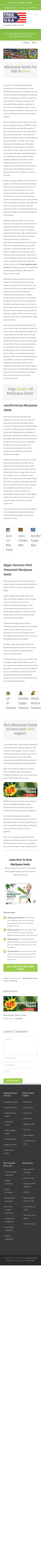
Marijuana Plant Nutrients (30, 1185)
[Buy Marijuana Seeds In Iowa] (20, 49)
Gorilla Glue (28, 1107)
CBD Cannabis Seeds (10, 1132)
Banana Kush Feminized (10, 1199)
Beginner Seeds (11, 1144)
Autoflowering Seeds (10, 1114)
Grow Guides (31, 1260)
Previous (26, 42)
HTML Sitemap (29, 1224)
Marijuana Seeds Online (14, 1015)
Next (34, 42)
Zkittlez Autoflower (9, 1237)
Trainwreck (28, 1118)
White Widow (29, 1135)
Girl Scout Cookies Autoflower (9, 1209)
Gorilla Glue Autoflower (9, 1220)
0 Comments (13, 981)
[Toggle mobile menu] (36, 15)
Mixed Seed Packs (9, 1151)
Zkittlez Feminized (9, 1182)
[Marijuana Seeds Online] (20, 997)
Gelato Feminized (9, 1190)
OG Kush (27, 1129)
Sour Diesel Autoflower (9, 1228)
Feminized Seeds (9, 1123)
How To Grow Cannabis (29, 1171)
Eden (7, 978)
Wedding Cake (29, 1124)
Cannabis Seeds (11, 1107)
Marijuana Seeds (11, 1102)
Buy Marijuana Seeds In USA (29, 1199)
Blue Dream (28, 1102)
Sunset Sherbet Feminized (11, 1173)
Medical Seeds (10, 1139)
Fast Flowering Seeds (29, 1208)
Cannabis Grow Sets (29, 1142)
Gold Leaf (27, 1113)
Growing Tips (29, 1178)
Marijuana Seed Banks (30, 1216)
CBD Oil (26, 1192)
